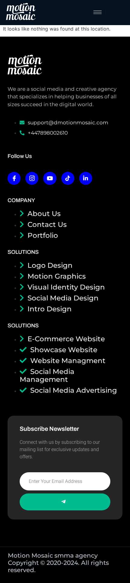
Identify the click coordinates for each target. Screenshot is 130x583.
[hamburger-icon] (97, 12)
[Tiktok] (67, 178)
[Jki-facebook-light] (14, 178)
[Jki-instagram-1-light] (31, 178)
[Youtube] (49, 178)
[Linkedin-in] (85, 178)
